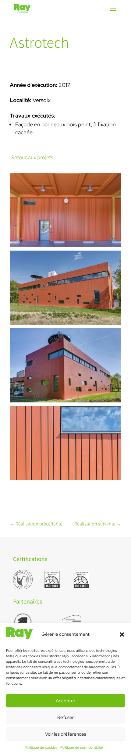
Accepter (65, 701)
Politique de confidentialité (81, 747)
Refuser (65, 717)
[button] (122, 634)
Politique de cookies (41, 747)
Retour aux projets (32, 157)
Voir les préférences (65, 734)
